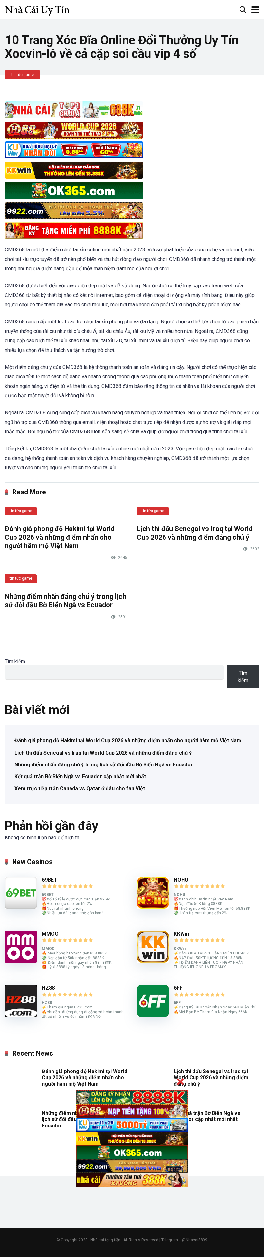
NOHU (181, 880)
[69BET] (21, 907)
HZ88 (48, 988)
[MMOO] (21, 961)
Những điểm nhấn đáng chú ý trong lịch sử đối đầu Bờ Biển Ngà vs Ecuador (65, 600)
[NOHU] (153, 907)
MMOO (50, 934)
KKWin (181, 934)
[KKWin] (153, 961)
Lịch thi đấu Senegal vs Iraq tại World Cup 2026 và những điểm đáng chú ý (194, 533)
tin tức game (22, 74)
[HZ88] (21, 1015)
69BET (49, 880)
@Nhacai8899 (194, 1240)
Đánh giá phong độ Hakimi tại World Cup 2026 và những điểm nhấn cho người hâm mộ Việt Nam (60, 537)
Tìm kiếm (15, 661)
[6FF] (153, 1015)
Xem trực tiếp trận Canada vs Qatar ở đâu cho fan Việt (79, 788)
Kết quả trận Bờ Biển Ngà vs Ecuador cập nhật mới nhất (80, 776)
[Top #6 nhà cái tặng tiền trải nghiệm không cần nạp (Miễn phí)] (37, 9)
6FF (178, 988)
